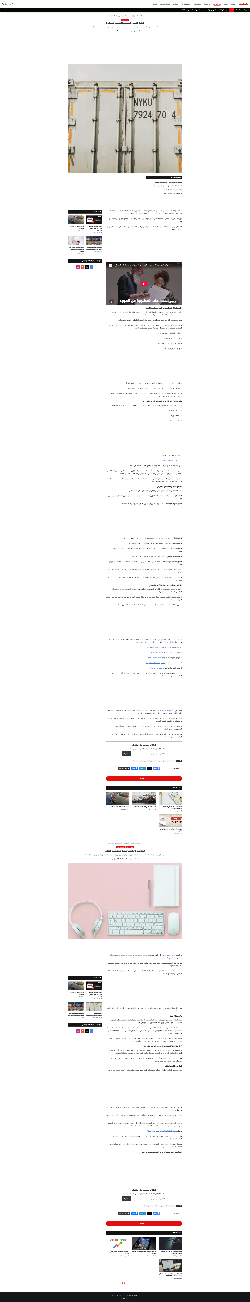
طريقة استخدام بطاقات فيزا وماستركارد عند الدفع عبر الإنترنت (76, 249)
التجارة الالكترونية (162, 761)
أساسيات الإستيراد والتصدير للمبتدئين (119, 806)
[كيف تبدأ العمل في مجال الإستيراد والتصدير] (144, 798)
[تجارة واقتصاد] (244, 4)
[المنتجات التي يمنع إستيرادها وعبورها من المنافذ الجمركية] (94, 240)
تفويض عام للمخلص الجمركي (170, 460)
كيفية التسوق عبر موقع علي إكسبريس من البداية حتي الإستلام (94, 228)
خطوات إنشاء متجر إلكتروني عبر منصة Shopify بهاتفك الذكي (172, 807)
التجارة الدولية (153, 761)
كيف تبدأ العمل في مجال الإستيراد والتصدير (145, 806)
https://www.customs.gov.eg (156, 652)
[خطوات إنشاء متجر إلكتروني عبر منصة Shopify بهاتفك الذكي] (170, 798)
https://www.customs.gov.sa (155, 647)
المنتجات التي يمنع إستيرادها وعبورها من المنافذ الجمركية (94, 248)
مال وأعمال (207, 4)
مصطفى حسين (135, 31)
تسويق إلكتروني (185, 4)
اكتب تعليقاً (144, 778)
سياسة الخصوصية (165, 4)
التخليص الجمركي (144, 761)
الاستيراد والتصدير (171, 761)
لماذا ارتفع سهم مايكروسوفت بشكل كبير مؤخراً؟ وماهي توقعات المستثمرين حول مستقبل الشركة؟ (203, 10)
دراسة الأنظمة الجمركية (166, 226)
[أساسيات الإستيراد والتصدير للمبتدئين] (117, 798)
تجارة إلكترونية (217, 4)
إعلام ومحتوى (197, 4)
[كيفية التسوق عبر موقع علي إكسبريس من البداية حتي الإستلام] (94, 219)
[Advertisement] (125, 49)
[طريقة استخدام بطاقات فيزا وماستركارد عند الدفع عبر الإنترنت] (76, 240)
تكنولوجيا (175, 4)
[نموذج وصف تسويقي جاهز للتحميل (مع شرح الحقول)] (170, 820)
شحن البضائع (135, 761)
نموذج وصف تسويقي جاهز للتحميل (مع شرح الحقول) (171, 830)
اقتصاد (226, 4)
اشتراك (126, 753)
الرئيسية (233, 4)
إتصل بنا (155, 4)
